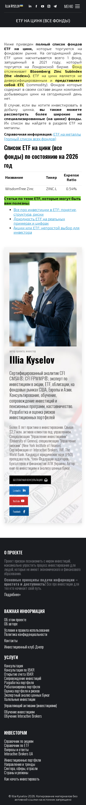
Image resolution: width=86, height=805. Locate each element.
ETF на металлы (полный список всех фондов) (42, 136)
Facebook (16, 511)
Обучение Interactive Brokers (23, 716)
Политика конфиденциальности (25, 634)
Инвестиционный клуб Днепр (24, 646)
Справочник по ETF (16, 745)
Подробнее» (12, 594)
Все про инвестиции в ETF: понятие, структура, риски (45, 211)
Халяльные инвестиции (19, 699)
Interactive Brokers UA (18, 753)
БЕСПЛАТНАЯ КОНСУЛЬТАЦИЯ (28, 480)
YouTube (16, 501)
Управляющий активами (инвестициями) (30, 705)
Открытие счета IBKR (18, 674)
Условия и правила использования (26, 630)
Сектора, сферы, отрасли (21, 768)
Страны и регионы (16, 772)
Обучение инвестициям (19, 711)
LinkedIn (17, 490)
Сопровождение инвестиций (22, 678)
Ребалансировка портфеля (22, 686)
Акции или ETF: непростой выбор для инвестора (47, 230)
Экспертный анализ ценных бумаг (27, 695)
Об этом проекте (15, 619)
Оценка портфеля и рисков (22, 691)
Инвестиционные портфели (22, 760)
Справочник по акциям (18, 741)
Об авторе (11, 623)
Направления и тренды (19, 764)
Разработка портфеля (19, 682)
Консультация (13, 665)
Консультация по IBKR (19, 670)
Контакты (11, 640)
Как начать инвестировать (21, 779)
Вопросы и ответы (16, 749)
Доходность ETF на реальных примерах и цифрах (39, 221)
